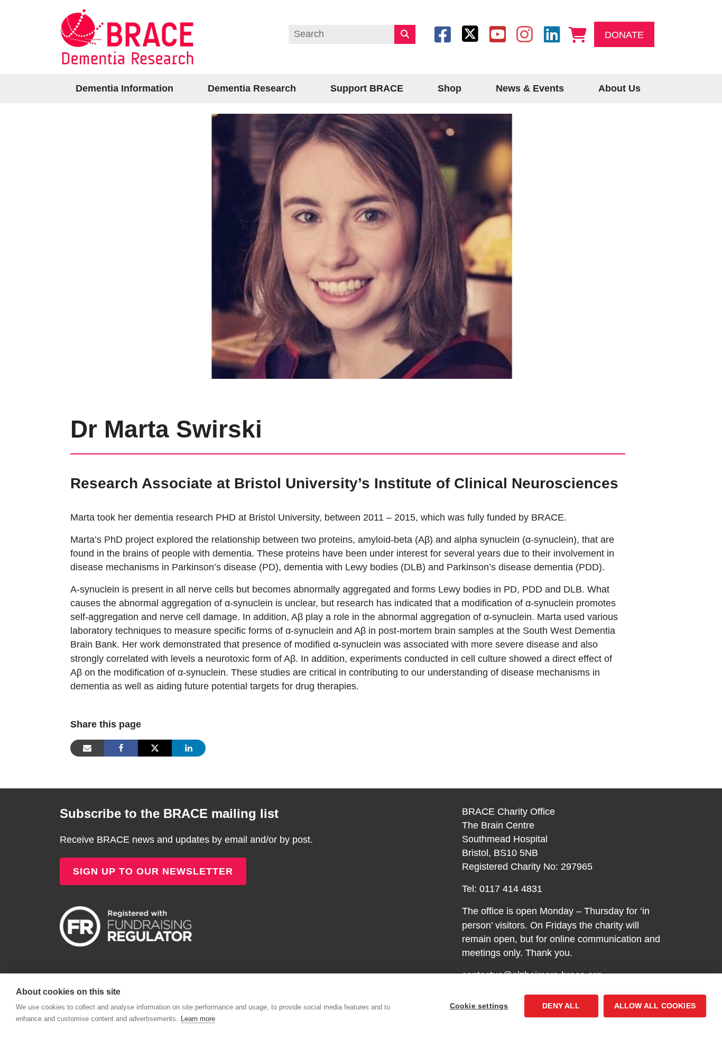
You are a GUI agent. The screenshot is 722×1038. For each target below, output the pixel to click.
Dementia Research (252, 88)
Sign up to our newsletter (153, 871)
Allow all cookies (655, 1006)
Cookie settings (479, 1006)
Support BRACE (366, 88)
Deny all (561, 1006)
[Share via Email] (87, 748)
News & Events (530, 88)
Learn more (198, 1019)
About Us (619, 88)
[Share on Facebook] (121, 748)
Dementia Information (124, 88)
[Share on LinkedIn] (189, 748)
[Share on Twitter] (155, 748)
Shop (449, 88)
